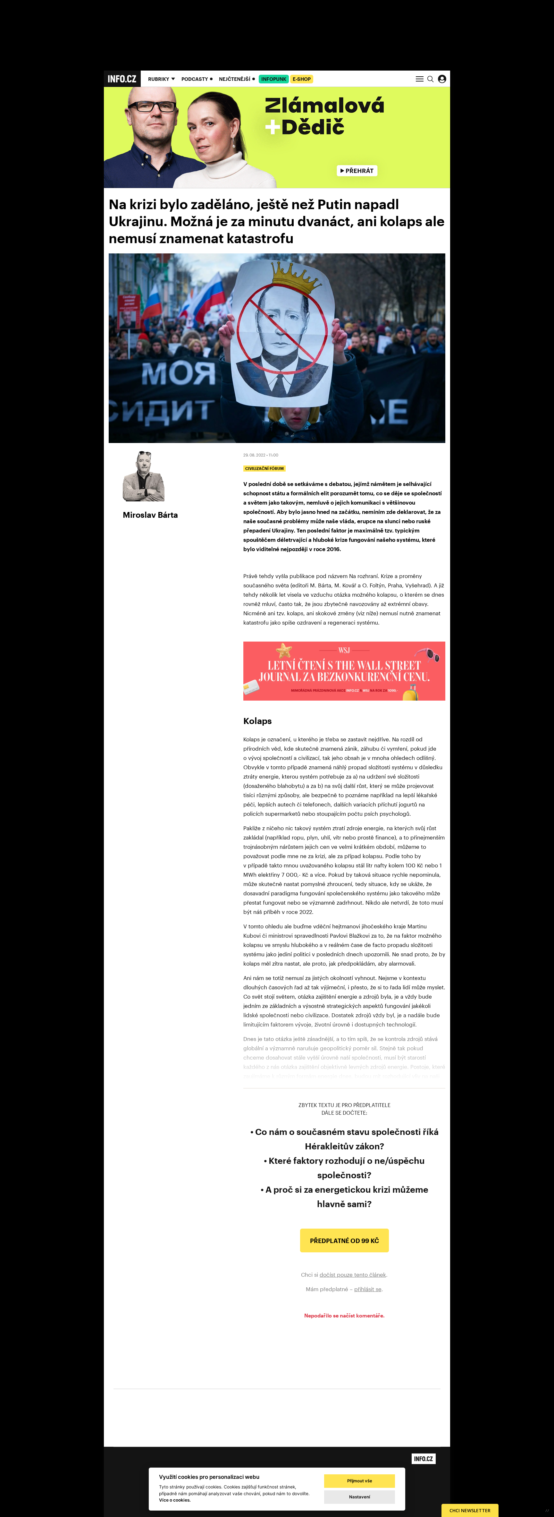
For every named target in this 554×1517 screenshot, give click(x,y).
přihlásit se (368, 1289)
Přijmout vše (359, 1480)
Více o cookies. (175, 1500)
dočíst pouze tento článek (353, 1274)
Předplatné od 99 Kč (344, 1240)
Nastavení (359, 1496)
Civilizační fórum (264, 468)
